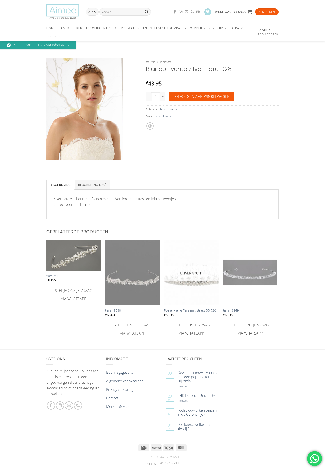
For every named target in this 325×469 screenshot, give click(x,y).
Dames (64, 28)
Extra (234, 28)
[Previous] (46, 290)
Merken (196, 28)
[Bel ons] (192, 12)
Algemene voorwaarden (124, 381)
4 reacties (187, 400)
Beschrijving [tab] (60, 185)
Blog (160, 457)
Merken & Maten (119, 406)
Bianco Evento (163, 116)
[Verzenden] (146, 12)
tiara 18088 (113, 310)
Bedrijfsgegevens (119, 372)
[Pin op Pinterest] (150, 126)
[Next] (277, 290)
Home (50, 28)
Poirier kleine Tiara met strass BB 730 (190, 310)
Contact (55, 36)
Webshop (167, 61)
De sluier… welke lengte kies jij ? (195, 427)
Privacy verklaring (119, 389)
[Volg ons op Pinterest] (198, 12)
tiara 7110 (53, 276)
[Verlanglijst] (207, 12)
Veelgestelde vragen (168, 28)
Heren (77, 28)
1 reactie (186, 386)
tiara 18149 (231, 310)
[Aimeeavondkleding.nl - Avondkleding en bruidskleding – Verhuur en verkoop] (62, 12)
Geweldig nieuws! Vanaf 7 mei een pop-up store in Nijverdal (197, 377)
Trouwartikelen (133, 28)
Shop (149, 457)
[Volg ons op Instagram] (180, 12)
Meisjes (110, 28)
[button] (233, 12)
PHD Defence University (196, 396)
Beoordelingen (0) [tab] (92, 185)
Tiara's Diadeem (170, 109)
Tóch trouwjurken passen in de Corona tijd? (197, 412)
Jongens (93, 28)
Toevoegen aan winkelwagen (201, 96)
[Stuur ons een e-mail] (186, 12)
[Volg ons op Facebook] (175, 12)
